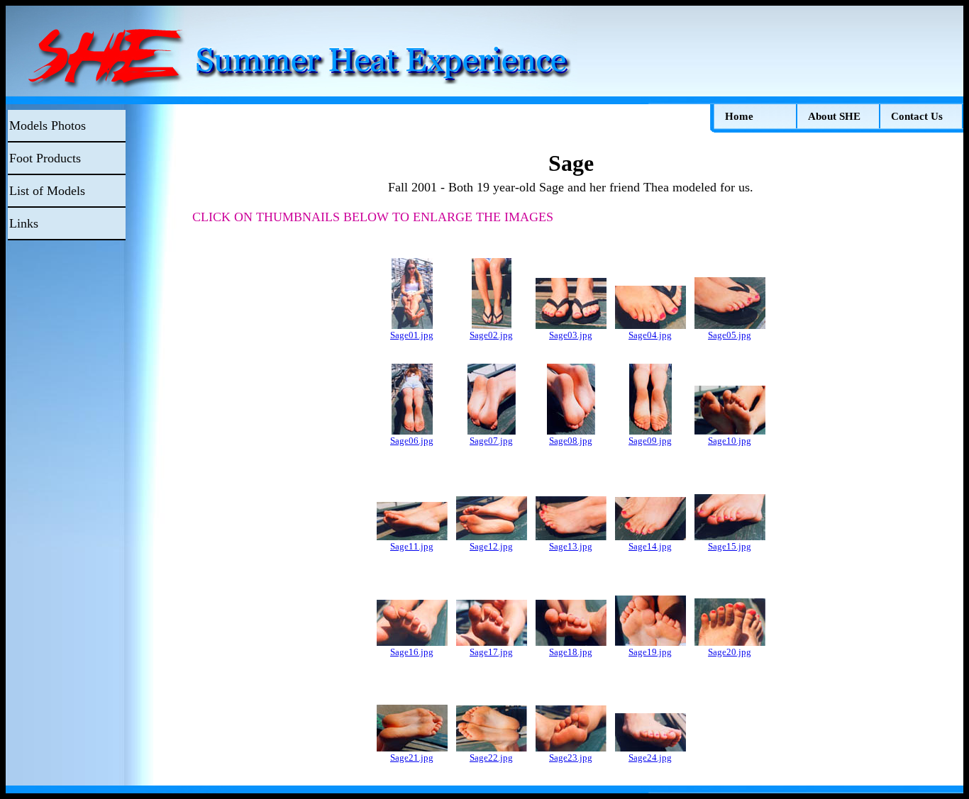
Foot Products (45, 158)
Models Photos (47, 125)
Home (739, 116)
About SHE (834, 116)
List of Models (47, 191)
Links (23, 223)
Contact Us (917, 116)
